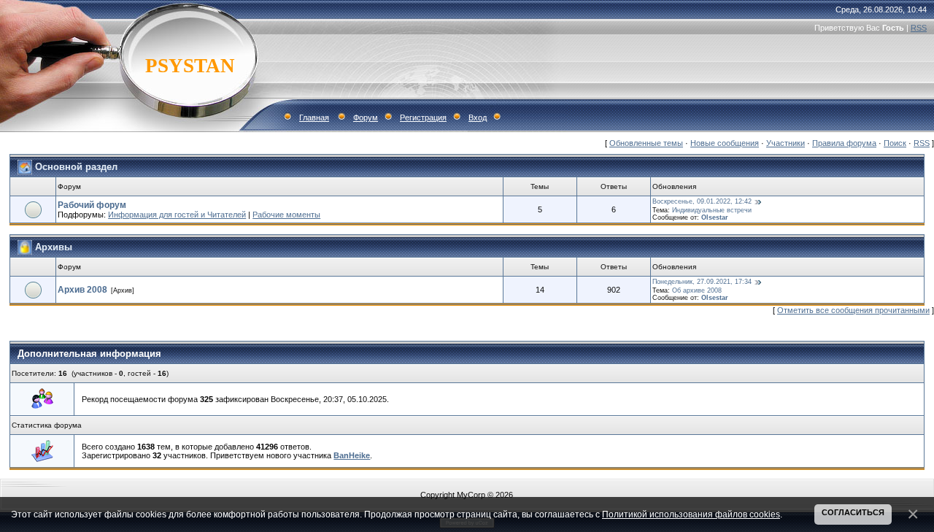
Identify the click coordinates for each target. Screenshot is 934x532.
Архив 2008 (82, 290)
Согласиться (853, 512)
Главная (314, 117)
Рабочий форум (92, 205)
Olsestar (714, 217)
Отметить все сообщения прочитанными (853, 310)
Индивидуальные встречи (712, 210)
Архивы (53, 246)
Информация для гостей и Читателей (177, 214)
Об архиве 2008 (697, 290)
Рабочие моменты (286, 214)
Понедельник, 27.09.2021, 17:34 (702, 281)
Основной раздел (76, 166)
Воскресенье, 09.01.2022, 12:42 (702, 201)
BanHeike (351, 455)
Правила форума (844, 143)
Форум (365, 117)
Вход (477, 117)
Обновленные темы (646, 143)
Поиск (895, 143)
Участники (785, 143)
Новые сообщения (724, 143)
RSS (919, 27)
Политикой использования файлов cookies (691, 514)
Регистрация (423, 117)
